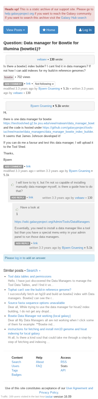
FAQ (39, 366)
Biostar (48, 396)
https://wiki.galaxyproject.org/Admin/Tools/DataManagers (52, 221)
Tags (15, 370)
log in (18, 258)
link (28, 84)
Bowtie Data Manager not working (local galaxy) (39, 316)
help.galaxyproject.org (19, 13)
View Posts (14, 30)
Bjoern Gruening (49, 88)
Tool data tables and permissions (30, 276)
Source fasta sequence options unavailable (36, 303)
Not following (43, 84)
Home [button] (50, 30)
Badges (17, 374)
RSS (64, 362)
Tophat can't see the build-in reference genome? (39, 289)
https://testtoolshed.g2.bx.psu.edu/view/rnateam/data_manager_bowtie (50, 123)
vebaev (42, 59)
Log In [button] (87, 30)
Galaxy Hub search (73, 17)
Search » (33, 270)
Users (15, 366)
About (40, 362)
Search (16, 362)
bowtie (8, 77)
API (63, 370)
